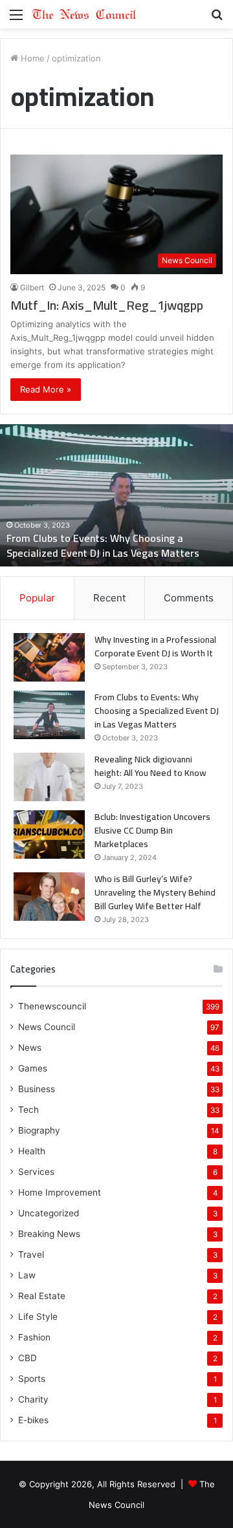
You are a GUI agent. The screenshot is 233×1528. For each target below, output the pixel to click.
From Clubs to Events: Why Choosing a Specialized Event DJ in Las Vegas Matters (102, 545)
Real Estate (41, 1296)
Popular (37, 598)
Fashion (34, 1337)
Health (31, 1151)
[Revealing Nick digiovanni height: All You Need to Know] (49, 777)
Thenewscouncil (52, 1006)
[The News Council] (84, 14)
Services (36, 1172)
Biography (39, 1130)
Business (36, 1089)
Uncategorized (48, 1213)
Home (31, 58)
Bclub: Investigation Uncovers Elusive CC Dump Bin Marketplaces (152, 830)
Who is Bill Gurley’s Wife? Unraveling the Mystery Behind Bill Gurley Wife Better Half (155, 892)
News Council (46, 1027)
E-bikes (33, 1420)
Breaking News (49, 1234)
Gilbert (32, 287)
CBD (27, 1358)
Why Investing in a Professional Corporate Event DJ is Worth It (155, 646)
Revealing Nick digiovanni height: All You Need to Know (150, 766)
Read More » (45, 389)
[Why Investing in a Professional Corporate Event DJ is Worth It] (49, 657)
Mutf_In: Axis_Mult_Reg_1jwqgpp (106, 305)
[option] (116, 495)
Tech (28, 1109)
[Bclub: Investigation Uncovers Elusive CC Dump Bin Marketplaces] (49, 834)
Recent (109, 598)
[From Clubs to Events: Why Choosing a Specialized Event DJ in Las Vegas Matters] (49, 715)
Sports (31, 1378)
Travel (31, 1254)
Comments (189, 598)
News (29, 1047)
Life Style (38, 1316)
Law (27, 1275)
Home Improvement (59, 1192)
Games (32, 1068)
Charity (33, 1399)
